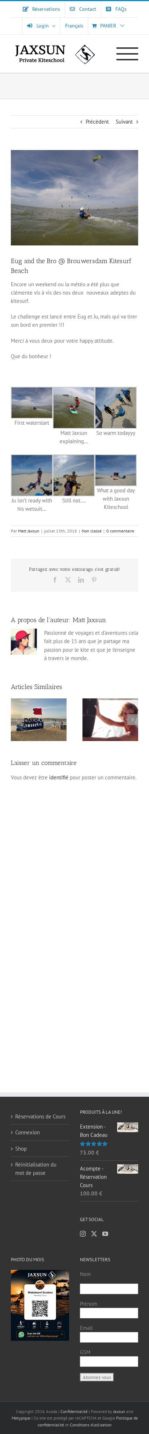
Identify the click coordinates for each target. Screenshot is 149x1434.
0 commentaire (120, 531)
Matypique (21, 1418)
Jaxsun (119, 1411)
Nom (85, 1274)
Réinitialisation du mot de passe (35, 1168)
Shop (21, 1148)
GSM (85, 1352)
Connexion (27, 1132)
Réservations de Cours (40, 1116)
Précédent (97, 121)
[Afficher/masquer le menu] (127, 53)
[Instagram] (83, 1234)
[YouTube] (105, 1234)
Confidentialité (74, 1411)
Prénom (88, 1303)
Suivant (124, 121)
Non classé (92, 531)
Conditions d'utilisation (91, 1424)
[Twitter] (94, 1234)
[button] (16, 719)
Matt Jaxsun (28, 531)
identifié (58, 777)
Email (86, 1327)
